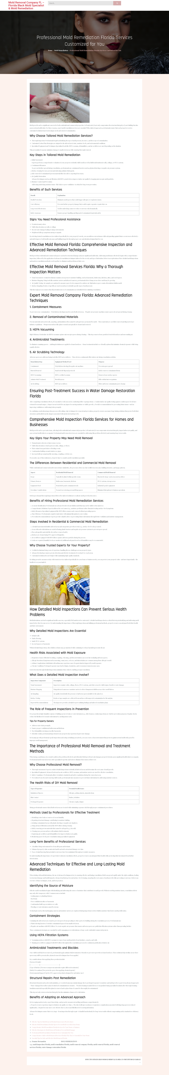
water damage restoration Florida (54, 1047)
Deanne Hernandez (39, 1041)
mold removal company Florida (81, 1044)
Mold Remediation (69, 1041)
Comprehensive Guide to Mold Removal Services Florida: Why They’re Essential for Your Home (60, 1035)
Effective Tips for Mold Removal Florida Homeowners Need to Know (52, 1022)
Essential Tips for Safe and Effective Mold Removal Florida (49, 1038)
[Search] (117, 3)
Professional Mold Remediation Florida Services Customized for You (52, 1033)
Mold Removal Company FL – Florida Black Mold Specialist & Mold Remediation (26, 5)
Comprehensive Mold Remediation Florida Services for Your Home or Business (56, 1027)
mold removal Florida (101, 1044)
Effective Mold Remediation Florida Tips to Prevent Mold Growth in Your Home (56, 1025)
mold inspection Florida (41, 1044)
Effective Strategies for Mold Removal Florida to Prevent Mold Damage (53, 1030)
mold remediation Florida (60, 1044)
